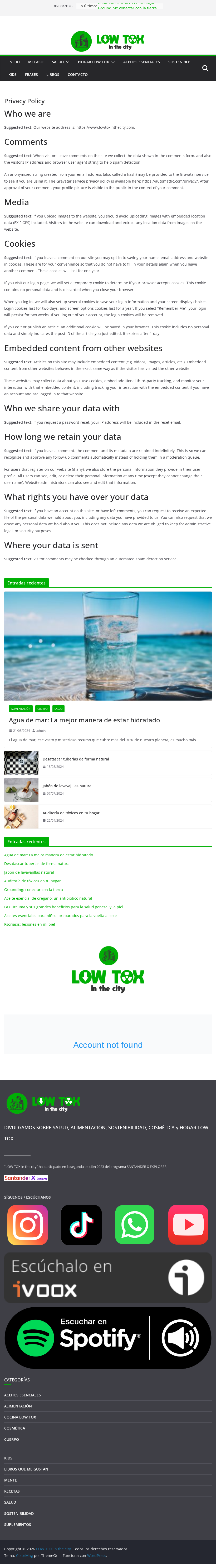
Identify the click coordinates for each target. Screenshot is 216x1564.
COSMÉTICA (14, 1428)
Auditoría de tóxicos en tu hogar (126, 5)
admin (41, 730)
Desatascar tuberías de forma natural (76, 759)
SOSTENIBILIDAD (19, 1513)
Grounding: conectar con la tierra (33, 889)
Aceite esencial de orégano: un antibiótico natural (48, 898)
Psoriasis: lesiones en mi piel (29, 924)
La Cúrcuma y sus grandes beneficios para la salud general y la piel (63, 906)
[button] (67, 62)
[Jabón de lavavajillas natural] (21, 790)
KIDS (12, 74)
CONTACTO (78, 74)
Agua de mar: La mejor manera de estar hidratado (84, 720)
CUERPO (42, 709)
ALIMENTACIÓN (21, 709)
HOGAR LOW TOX (93, 61)
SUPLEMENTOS (17, 1524)
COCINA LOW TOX (20, 1417)
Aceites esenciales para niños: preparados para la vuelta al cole (60, 915)
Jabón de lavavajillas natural (67, 785)
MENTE (10, 1480)
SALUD (58, 61)
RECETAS (12, 1491)
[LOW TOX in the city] (108, 32)
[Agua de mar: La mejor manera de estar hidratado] (108, 646)
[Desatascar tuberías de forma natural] (21, 763)
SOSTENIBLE (179, 61)
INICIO (14, 61)
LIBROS (52, 74)
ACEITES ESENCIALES (141, 61)
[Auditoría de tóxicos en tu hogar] (21, 816)
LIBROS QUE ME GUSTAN (26, 1469)
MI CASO (35, 61)
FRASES (31, 74)
